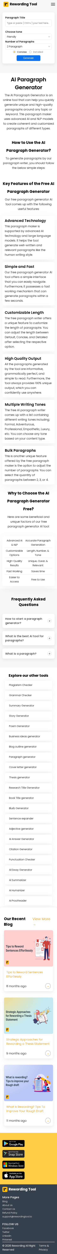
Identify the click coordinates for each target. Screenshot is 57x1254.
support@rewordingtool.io (17, 1216)
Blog (4, 1201)
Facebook (8, 1228)
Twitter (6, 1232)
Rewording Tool (23, 4)
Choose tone (13, 32)
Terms (42, 1246)
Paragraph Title (15, 17)
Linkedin (6, 1235)
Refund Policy (9, 1212)
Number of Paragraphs (19, 41)
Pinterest (7, 1239)
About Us (7, 1205)
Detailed (38, 52)
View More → (41, 921)
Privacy (43, 1249)
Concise (22, 52)
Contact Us (8, 1209)
